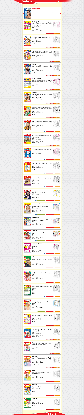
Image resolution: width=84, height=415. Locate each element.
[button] (59, 1)
